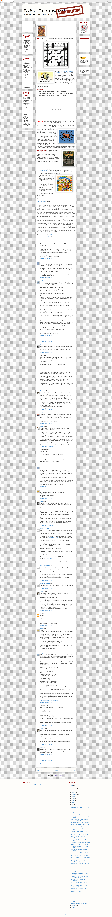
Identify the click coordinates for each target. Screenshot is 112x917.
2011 (72, 785)
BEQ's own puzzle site (49, 133)
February (74, 905)
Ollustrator (55, 914)
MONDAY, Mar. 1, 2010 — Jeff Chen (79, 903)
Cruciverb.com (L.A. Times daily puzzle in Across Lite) (27, 42)
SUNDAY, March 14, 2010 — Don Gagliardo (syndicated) (78, 861)
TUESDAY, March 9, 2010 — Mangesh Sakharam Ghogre (79, 877)
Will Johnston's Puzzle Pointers (27, 98)
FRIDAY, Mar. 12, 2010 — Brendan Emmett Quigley (54, 24)
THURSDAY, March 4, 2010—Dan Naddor (80, 895)
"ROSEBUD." (50, 558)
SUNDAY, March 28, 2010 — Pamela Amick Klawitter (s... (79, 820)
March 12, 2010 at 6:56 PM (46, 702)
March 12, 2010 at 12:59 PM (46, 563)
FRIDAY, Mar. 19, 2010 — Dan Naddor (79, 844)
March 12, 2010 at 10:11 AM (46, 423)
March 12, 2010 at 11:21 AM (46, 486)
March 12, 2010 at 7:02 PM (46, 725)
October (74, 792)
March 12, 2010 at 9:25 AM (46, 352)
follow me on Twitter (38, 784)
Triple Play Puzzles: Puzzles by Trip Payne (27, 124)
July (73, 798)
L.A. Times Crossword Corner (27, 87)
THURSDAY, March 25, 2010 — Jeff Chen (80, 826)
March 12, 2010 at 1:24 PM (46, 588)
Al (40, 344)
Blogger (65, 914)
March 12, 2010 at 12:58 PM (46, 525)
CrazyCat (42, 390)
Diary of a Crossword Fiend (27, 63)
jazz (41, 613)
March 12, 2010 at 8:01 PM (46, 744)
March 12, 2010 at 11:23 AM (46, 498)
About (24, 23)
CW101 (24, 27)
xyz (41, 261)
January (74, 907)
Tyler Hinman (26, 81)
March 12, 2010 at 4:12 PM (46, 650)
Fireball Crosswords (44, 170)
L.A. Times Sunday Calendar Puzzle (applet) (27, 50)
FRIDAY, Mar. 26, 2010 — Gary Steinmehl (80, 824)
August (73, 796)
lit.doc (41, 501)
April (73, 804)
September (74, 794)
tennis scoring (43, 347)
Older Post (72, 770)
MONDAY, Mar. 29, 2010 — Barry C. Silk (80, 814)
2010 (72, 787)
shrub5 (41, 426)
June (73, 800)
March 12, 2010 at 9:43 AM (46, 366)
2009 (72, 910)
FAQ (24, 26)
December (74, 788)
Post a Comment (42, 763)
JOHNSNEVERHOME (45, 528)
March (73, 806)
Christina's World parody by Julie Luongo (49, 700)
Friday (53, 236)
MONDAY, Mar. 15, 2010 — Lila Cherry (79, 855)
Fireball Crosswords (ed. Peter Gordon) (27, 109)
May (73, 802)
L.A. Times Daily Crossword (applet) (27, 46)
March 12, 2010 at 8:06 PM (46, 754)
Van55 (41, 412)
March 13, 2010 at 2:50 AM (46, 760)
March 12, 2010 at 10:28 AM (46, 446)
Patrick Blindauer (25, 78)
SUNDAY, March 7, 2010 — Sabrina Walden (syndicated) (79, 886)
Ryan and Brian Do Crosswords (26, 84)
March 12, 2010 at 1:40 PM (46, 610)
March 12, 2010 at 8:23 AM (46, 277)
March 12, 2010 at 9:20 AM (46, 341)
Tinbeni (42, 489)
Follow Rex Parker (41, 201)
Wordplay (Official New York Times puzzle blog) (26, 71)
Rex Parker (57, 236)
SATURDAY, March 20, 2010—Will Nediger (80, 842)
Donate (24, 30)
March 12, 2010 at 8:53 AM (46, 335)
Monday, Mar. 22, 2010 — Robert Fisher (80, 834)
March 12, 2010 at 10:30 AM (46, 463)
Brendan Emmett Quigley (45, 236)
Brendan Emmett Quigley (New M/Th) (26, 104)
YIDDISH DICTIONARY (54, 537)
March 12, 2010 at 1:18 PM (46, 580)
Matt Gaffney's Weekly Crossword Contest (27, 113)
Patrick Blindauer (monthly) (25, 117)
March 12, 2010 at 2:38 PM (46, 625)
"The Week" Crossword (25, 121)
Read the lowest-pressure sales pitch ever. (84, 61)
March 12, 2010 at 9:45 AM (46, 388)
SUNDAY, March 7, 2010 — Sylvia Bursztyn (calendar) (79, 883)
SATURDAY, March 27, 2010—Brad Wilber (80, 822)
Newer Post (40, 770)
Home (56, 770)
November (74, 790)
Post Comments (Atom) (59, 775)
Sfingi (41, 280)
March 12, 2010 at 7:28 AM (46, 258)
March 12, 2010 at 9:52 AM (46, 409)
